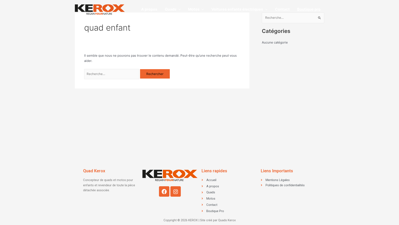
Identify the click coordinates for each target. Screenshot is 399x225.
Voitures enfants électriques (237, 9)
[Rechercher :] (112, 74)
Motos (194, 9)
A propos (149, 9)
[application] (178, 9)
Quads (170, 9)
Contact (282, 9)
